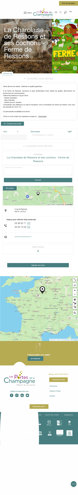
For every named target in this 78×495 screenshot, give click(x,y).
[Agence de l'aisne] (8, 423)
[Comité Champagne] (39, 423)
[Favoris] (60, 12)
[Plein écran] (75, 279)
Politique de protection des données (29, 415)
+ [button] (74, 290)
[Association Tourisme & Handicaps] (69, 433)
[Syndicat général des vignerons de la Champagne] (29, 433)
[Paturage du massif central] (59, 423)
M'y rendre (10, 188)
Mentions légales (7, 415)
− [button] (75, 294)
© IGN (58, 340)
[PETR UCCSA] (9, 433)
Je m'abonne (35, 358)
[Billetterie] (56, 12)
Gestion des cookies (52, 415)
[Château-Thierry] (29, 423)
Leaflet (51, 340)
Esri (54, 340)
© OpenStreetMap (64, 340)
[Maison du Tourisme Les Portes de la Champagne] (43, 13)
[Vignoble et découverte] (50, 433)
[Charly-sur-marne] (19, 423)
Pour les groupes (68, 3)
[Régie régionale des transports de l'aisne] (19, 433)
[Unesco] (39, 433)
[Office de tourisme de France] (69, 423)
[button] (65, 12)
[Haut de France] (49, 423)
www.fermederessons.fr (23, 236)
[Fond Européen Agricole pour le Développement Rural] (60, 433)
